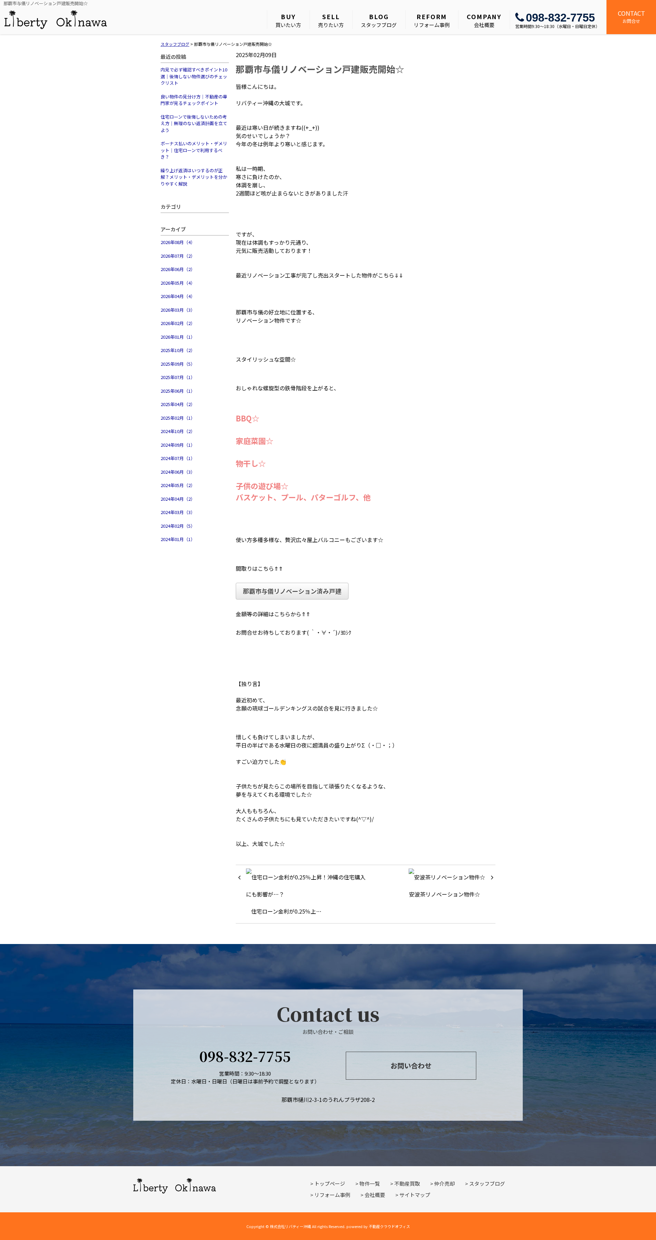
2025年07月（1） (178, 377)
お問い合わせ (411, 1065)
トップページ (329, 1183)
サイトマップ (414, 1194)
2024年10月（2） (178, 431)
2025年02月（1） (178, 418)
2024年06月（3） (178, 472)
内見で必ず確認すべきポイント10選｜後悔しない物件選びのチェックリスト (194, 76)
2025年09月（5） (178, 364)
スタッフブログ (379, 20)
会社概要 (484, 20)
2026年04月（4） (178, 296)
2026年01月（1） (178, 337)
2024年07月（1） (178, 458)
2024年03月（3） (178, 512)
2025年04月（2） (178, 404)
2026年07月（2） (178, 256)
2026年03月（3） (178, 310)
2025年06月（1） (178, 391)
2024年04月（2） (178, 499)
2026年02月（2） (178, 323)
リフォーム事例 (432, 20)
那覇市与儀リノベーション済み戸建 (292, 591)
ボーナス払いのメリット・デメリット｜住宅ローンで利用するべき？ (194, 150)
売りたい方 (331, 20)
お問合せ (631, 16)
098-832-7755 (560, 17)
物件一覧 (369, 1183)
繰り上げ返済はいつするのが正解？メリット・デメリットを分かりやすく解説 (194, 177)
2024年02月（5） (178, 526)
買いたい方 (288, 20)
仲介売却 (444, 1183)
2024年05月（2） (178, 485)
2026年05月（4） (178, 283)
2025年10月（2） (178, 350)
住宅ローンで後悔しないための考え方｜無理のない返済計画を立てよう (194, 123)
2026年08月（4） (178, 242)
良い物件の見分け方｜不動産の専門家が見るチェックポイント (194, 100)
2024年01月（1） (178, 539)
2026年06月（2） (178, 269)
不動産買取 (407, 1183)
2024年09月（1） (178, 445)
